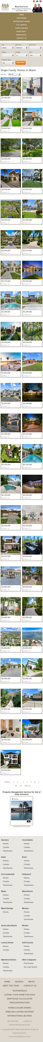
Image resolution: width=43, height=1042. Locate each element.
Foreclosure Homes (19, 1008)
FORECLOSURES (21, 28)
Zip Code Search (30, 967)
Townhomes (7, 851)
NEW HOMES (21, 18)
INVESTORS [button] (21, 31)
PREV (7, 782)
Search (19, 982)
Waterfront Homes (8, 960)
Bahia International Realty (19, 1025)
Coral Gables (27, 840)
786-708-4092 (12, 1021)
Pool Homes (29, 963)
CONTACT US (21, 38)
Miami (3, 891)
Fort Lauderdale (7, 874)
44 (21, 786)
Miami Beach (27, 891)
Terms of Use (25, 1037)
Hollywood (26, 874)
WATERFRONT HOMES (21, 21)
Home (7, 982)
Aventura (5, 840)
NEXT (27, 786)
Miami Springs (7, 908)
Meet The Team (11, 986)
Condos (6, 847)
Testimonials (19, 991)
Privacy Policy (14, 1037)
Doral (24, 857)
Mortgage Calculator (19, 999)
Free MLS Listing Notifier (20, 1012)
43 (16, 786)
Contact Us (30, 986)
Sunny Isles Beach (9, 925)
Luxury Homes (7, 943)
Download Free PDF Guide (21, 826)
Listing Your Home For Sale (19, 995)
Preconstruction (20, 1003)
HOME (21, 15)
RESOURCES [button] (21, 35)
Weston (25, 925)
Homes (5, 844)
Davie (3, 857)
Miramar (25, 908)
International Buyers (19, 1016)
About (31, 982)
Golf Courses (27, 943)
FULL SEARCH (21, 25)
